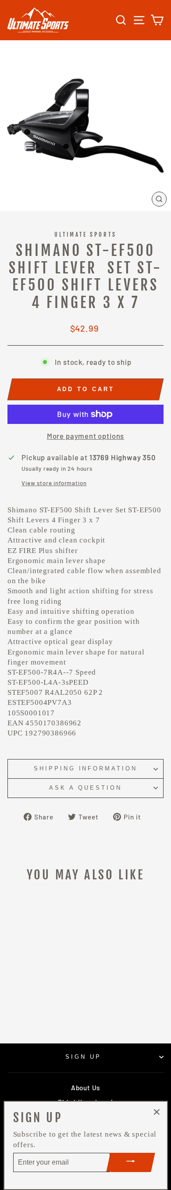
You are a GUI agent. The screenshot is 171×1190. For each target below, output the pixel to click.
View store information (53, 483)
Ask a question (85, 787)
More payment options (86, 435)
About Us (85, 1088)
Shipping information (86, 768)
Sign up (83, 1057)
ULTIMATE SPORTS (85, 234)
